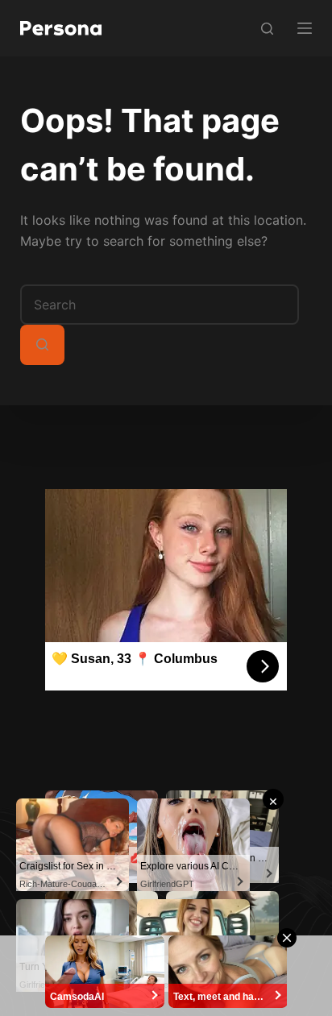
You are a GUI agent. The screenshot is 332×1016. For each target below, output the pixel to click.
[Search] (267, 29)
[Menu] (304, 28)
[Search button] (42, 345)
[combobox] (159, 304)
